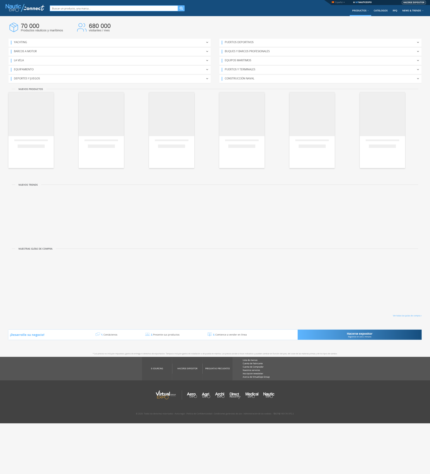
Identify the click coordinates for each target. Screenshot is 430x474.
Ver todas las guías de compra (406, 316)
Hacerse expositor (187, 368)
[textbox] (114, 8)
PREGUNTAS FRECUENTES (217, 368)
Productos (359, 10)
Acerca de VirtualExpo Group (256, 376)
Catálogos (381, 10)
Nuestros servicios (251, 370)
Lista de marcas (250, 360)
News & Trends (411, 10)
